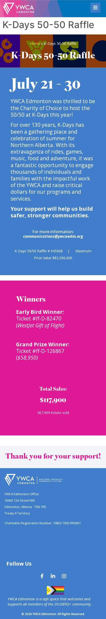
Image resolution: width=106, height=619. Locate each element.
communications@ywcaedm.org (53, 236)
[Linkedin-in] (53, 576)
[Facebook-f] (42, 576)
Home (35, 43)
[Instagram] (64, 576)
